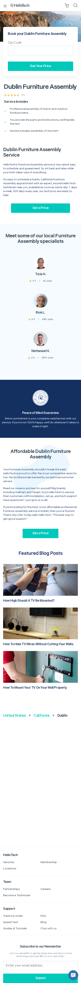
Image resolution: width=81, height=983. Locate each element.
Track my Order (13, 916)
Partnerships (11, 889)
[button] (73, 975)
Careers (45, 889)
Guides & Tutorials (15, 928)
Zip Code (14, 43)
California (41, 716)
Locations (9, 868)
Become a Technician (16, 895)
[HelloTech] (22, 5)
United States (14, 716)
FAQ (43, 916)
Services (8, 862)
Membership (48, 862)
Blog (43, 922)
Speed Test (10, 922)
